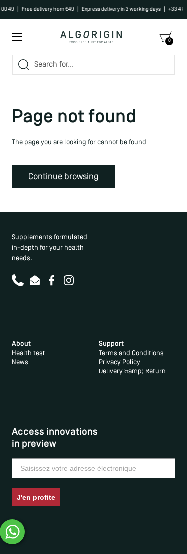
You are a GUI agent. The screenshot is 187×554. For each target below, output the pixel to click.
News (20, 362)
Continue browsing (63, 177)
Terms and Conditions (131, 353)
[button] (165, 37)
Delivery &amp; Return (132, 372)
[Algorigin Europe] (91, 37)
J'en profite (36, 497)
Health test (28, 353)
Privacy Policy (119, 362)
